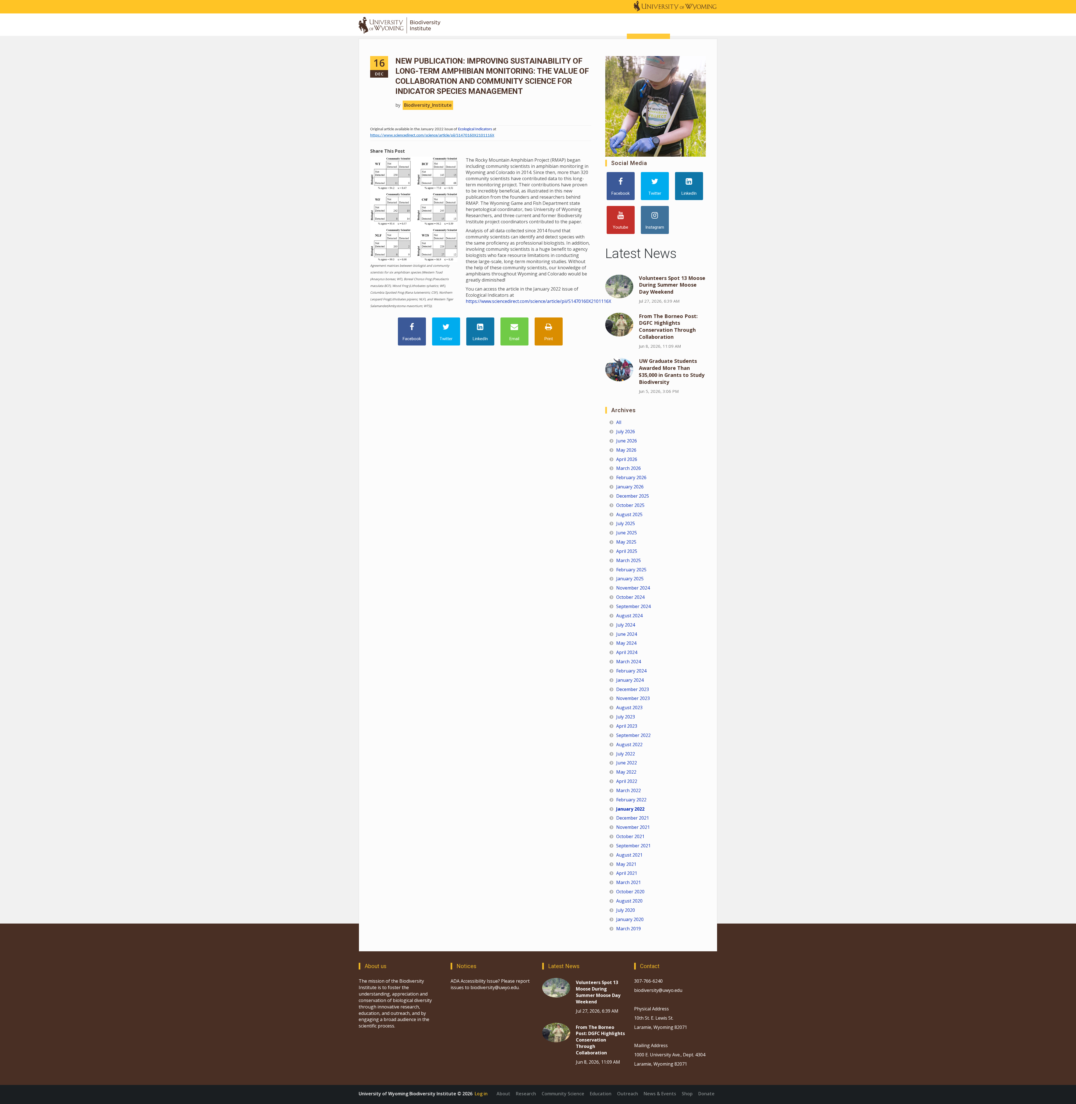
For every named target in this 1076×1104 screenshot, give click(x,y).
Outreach (627, 1094)
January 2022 (630, 809)
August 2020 (629, 901)
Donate (706, 1094)
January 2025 (630, 579)
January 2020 (630, 919)
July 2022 (625, 754)
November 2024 (633, 588)
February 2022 (631, 800)
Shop (687, 1094)
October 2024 (630, 597)
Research (526, 1094)
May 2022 (626, 772)
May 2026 (626, 450)
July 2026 (625, 431)
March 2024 (628, 661)
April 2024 (626, 652)
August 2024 (629, 616)
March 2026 (628, 468)
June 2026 (626, 441)
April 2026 (626, 459)
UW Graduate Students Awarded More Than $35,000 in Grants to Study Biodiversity (671, 371)
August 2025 (629, 514)
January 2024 (630, 680)
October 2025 (630, 505)
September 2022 (633, 735)
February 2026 (631, 477)
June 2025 (626, 533)
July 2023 (625, 717)
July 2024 (625, 625)
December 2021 (632, 818)
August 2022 (629, 744)
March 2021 (628, 882)
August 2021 (629, 855)
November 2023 (633, 698)
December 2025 (632, 496)
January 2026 (630, 487)
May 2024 (626, 643)
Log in (481, 1094)
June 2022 (626, 763)
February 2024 (631, 671)
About (503, 1094)
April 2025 (626, 551)
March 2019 (628, 929)
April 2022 (626, 781)
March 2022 (628, 790)
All (618, 422)
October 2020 (630, 892)
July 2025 (625, 523)
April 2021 (626, 873)
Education (600, 1094)
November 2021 (633, 827)
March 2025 (628, 560)
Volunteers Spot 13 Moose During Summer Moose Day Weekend (672, 285)
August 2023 (629, 707)
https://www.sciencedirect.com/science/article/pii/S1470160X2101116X (432, 135)
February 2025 (631, 570)
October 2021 (630, 836)
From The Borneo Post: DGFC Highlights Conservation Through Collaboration (668, 326)
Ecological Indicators (475, 129)
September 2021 (633, 846)
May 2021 (626, 864)
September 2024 (633, 606)
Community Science (563, 1094)
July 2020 (625, 910)
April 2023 (626, 726)
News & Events (660, 1094)
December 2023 (632, 689)
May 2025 (626, 542)
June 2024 (626, 634)
